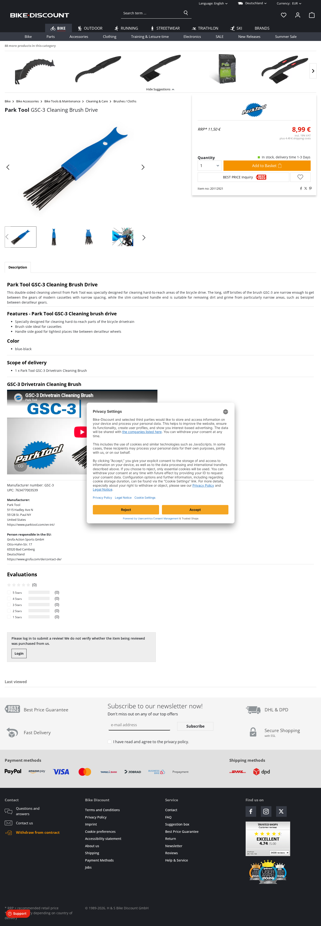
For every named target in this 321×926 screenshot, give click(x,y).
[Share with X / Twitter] (304, 188)
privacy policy (176, 741)
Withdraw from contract (38, 832)
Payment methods (23, 760)
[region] (160, 68)
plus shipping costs (295, 138)
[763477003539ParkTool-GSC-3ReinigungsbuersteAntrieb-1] (75, 167)
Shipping (92, 853)
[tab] (18, 267)
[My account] (298, 15)
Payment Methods (99, 860)
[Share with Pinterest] (309, 188)
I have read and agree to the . (151, 741)
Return (170, 838)
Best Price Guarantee (182, 831)
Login (19, 653)
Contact (171, 810)
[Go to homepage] (39, 15)
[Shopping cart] (310, 15)
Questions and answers (27, 811)
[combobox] (150, 13)
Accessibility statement (103, 838)
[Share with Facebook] (300, 188)
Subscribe (195, 726)
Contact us (24, 823)
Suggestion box (177, 824)
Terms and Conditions (102, 810)
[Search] (186, 13)
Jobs (88, 867)
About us (92, 846)
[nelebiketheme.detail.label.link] (36, 69)
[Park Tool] (254, 110)
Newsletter (173, 846)
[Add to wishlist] (300, 177)
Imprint (91, 824)
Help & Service (176, 860)
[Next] (313, 71)
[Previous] (8, 167)
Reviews (171, 853)
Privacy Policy (95, 817)
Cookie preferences (100, 831)
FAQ (168, 817)
